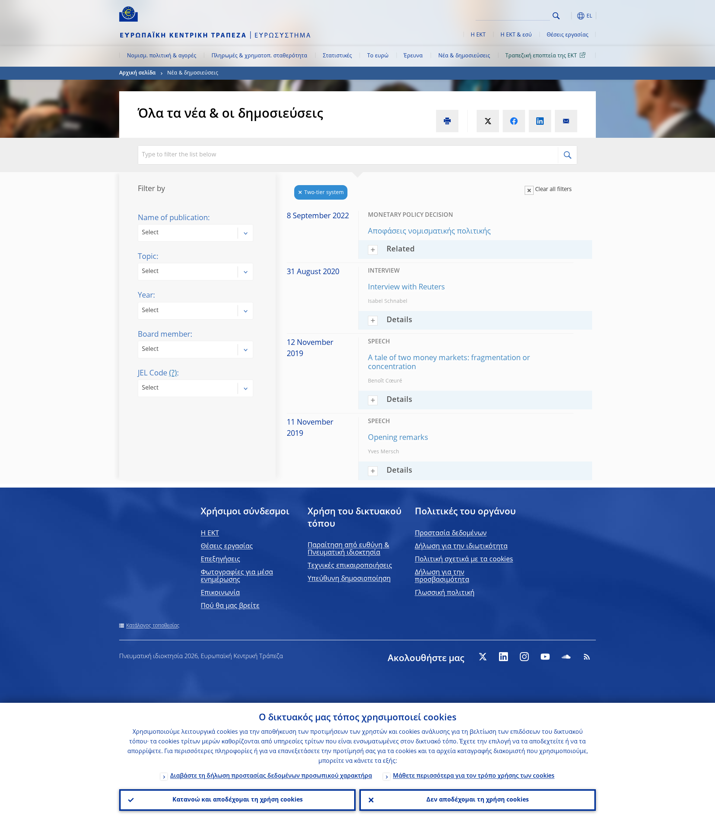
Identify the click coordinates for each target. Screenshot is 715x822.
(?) (173, 373)
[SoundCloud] (566, 657)
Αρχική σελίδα (137, 73)
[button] (570, 16)
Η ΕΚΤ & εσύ (516, 35)
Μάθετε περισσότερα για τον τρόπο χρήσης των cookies (473, 776)
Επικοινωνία (220, 593)
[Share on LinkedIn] (540, 121)
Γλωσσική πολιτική (444, 593)
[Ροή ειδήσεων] (587, 657)
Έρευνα (413, 55)
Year (145, 295)
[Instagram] (524, 657)
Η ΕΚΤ (478, 35)
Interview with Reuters (406, 287)
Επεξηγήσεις (220, 559)
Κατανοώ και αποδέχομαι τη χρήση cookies (237, 800)
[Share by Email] (566, 121)
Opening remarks (398, 438)
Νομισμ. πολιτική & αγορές (161, 55)
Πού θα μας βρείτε (230, 606)
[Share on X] (488, 121)
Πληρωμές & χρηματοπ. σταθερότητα (259, 55)
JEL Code (157, 373)
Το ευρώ (377, 55)
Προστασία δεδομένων (451, 533)
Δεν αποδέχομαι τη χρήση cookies (477, 800)
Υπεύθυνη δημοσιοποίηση (349, 578)
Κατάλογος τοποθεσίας (152, 625)
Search (556, 15)
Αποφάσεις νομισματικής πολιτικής (429, 231)
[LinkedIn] (503, 657)
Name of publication (173, 218)
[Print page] (447, 121)
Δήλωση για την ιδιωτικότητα (461, 546)
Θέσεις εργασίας (567, 35)
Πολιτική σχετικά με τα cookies (464, 559)
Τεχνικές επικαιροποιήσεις (350, 565)
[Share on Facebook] (514, 121)
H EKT (210, 533)
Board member (164, 335)
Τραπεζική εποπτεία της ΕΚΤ (541, 55)
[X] (483, 657)
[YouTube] (545, 657)
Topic (147, 257)
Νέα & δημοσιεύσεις (464, 55)
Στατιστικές (337, 55)
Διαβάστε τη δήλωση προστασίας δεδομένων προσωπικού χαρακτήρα (271, 776)
